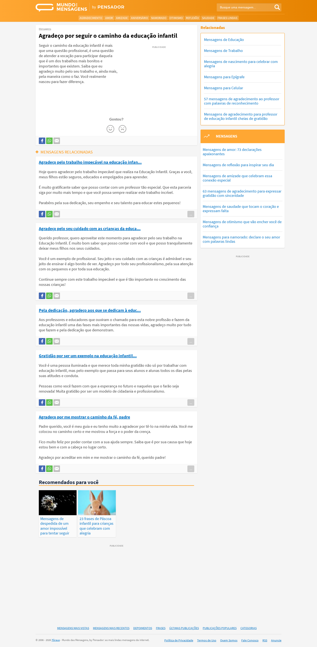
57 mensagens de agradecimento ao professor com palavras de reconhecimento (241, 101)
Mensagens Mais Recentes (111, 628)
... (191, 214)
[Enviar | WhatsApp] (49, 141)
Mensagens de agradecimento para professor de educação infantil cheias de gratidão (240, 116)
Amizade (122, 18)
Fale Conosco (250, 640)
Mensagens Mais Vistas (73, 628)
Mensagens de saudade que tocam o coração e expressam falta (241, 208)
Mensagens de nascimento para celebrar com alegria (241, 63)
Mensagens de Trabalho (223, 50)
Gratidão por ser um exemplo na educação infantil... (88, 355)
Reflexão (192, 18)
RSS (264, 640)
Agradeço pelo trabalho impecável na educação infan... (90, 161)
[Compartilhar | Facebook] (42, 141)
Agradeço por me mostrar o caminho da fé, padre (84, 416)
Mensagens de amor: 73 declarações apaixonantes (232, 151)
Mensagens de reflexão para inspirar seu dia (238, 164)
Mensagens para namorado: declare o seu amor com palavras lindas (241, 239)
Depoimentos (142, 628)
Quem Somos (228, 640)
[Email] (56, 141)
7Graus (56, 640)
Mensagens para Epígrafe (224, 76)
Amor (109, 18)
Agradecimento (91, 18)
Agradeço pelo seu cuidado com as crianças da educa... (90, 228)
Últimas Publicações (184, 628)
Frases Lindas (227, 18)
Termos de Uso (206, 640)
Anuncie (276, 640)
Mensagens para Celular (223, 87)
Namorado (158, 18)
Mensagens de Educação (224, 39)
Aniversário (139, 18)
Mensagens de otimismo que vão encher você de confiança (242, 224)
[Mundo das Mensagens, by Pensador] (95, 7)
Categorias (248, 628)
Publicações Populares (220, 628)
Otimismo (176, 18)
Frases (160, 628)
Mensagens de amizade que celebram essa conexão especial (237, 178)
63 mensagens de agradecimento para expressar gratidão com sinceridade (242, 193)
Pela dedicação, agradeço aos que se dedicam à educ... (90, 310)
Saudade (208, 18)
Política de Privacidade (178, 640)
